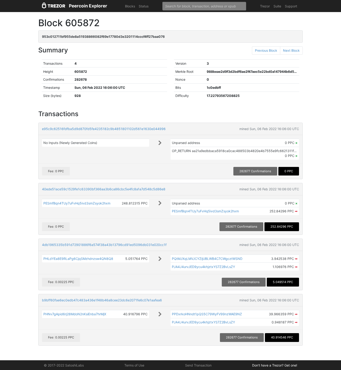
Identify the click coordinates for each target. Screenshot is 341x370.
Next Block (291, 50)
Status (143, 6)
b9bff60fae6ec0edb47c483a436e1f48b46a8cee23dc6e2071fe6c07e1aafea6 (102, 300)
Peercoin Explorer (88, 6)
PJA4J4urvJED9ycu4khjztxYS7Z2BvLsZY (203, 267)
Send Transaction (198, 365)
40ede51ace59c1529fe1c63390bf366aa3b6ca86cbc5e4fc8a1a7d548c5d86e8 (103, 189)
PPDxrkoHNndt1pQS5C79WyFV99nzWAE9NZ (207, 314)
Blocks (130, 6)
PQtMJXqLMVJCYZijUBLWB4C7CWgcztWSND (207, 259)
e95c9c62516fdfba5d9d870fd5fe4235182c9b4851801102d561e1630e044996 (104, 129)
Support (291, 6)
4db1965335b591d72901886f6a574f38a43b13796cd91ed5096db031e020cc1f (104, 245)
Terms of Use (134, 365)
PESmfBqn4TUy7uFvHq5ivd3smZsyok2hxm (76, 203)
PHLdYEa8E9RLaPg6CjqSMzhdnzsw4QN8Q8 (78, 259)
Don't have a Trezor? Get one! (274, 365)
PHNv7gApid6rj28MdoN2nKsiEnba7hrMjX (74, 314)
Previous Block (266, 50)
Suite (277, 6)
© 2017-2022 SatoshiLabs (64, 365)
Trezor (265, 6)
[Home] (53, 6)
